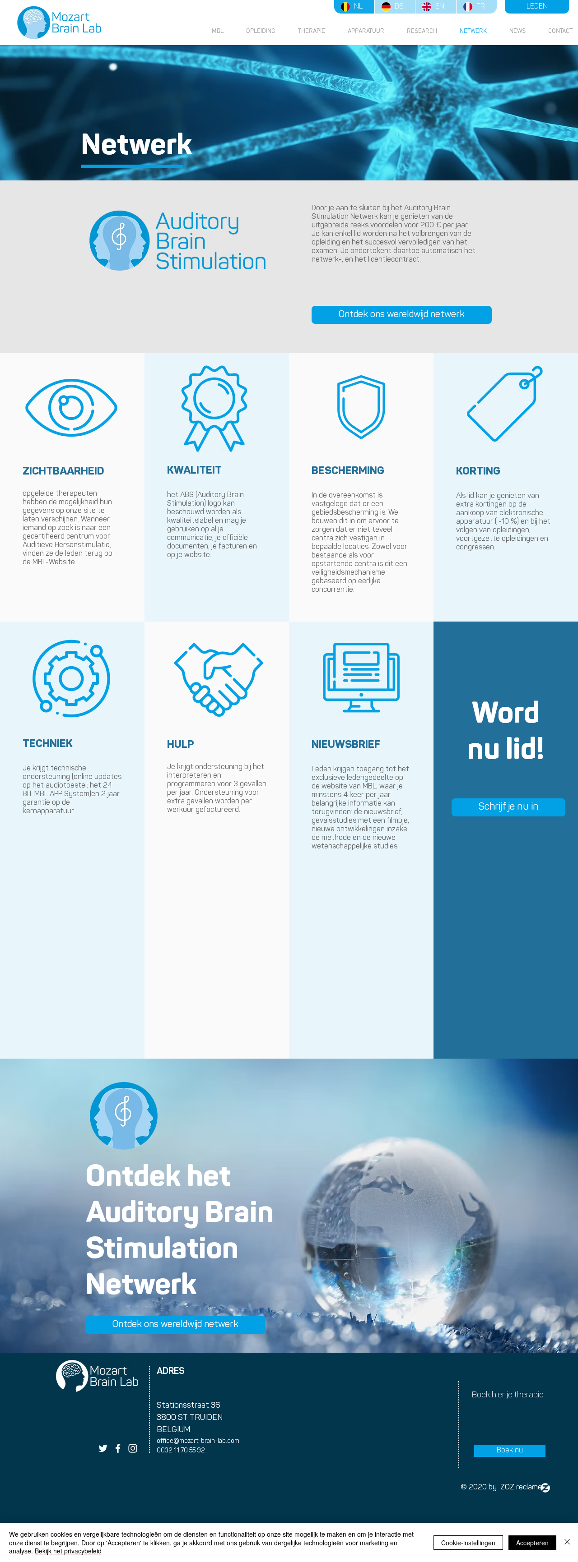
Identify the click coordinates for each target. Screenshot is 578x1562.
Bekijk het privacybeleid (68, 1550)
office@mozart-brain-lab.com (198, 1441)
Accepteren (532, 1542)
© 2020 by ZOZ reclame (501, 1487)
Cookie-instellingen (468, 1542)
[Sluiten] (567, 1542)
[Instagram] (133, 1448)
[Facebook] (118, 1448)
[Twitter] (103, 1448)
